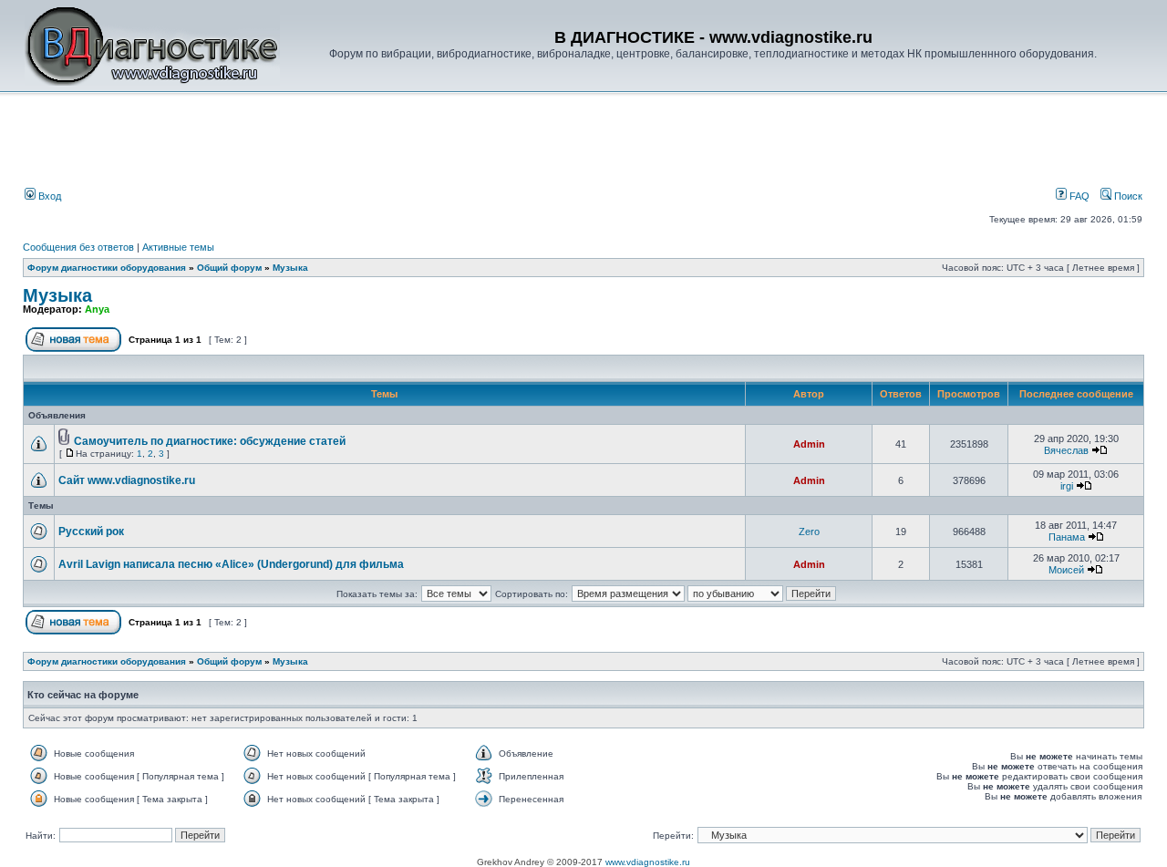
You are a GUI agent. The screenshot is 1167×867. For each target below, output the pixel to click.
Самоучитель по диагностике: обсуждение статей (210, 441)
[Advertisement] (332, 143)
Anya (97, 309)
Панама (1066, 537)
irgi (1066, 485)
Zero (809, 531)
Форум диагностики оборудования (106, 268)
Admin (809, 444)
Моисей (1066, 569)
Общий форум (229, 268)
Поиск (1126, 196)
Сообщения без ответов (78, 247)
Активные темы (178, 247)
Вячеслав (1066, 450)
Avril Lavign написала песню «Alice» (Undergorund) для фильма (231, 564)
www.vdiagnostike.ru (647, 862)
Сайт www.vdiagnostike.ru (126, 480)
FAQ (1078, 196)
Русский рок (91, 531)
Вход (48, 196)
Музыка (290, 268)
